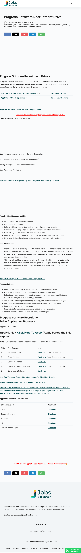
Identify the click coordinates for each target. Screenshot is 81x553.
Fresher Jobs (8, 25)
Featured (7, 26)
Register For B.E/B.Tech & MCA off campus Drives (20, 109)
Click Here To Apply (30, 332)
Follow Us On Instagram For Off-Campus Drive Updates (23, 382)
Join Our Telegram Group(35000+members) (19, 93)
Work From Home (35, 26)
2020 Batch (18, 25)
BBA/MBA (59, 25)
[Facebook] (7, 34)
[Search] (72, 4)
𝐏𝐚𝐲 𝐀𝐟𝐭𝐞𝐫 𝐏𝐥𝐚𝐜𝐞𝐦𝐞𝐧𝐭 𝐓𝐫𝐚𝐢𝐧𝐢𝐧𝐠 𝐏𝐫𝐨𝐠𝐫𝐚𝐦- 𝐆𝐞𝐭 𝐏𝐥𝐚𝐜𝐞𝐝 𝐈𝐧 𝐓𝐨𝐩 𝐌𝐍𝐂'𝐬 (40, 115)
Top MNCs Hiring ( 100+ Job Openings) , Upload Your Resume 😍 (40, 464)
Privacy (34, 548)
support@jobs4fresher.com (40, 531)
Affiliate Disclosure (58, 548)
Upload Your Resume (59, 98)
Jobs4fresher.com (11, 507)
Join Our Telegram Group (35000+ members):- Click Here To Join (27, 377)
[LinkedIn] (32, 34)
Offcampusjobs (22, 26)
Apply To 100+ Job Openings (13, 98)
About (8, 548)
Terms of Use (44, 548)
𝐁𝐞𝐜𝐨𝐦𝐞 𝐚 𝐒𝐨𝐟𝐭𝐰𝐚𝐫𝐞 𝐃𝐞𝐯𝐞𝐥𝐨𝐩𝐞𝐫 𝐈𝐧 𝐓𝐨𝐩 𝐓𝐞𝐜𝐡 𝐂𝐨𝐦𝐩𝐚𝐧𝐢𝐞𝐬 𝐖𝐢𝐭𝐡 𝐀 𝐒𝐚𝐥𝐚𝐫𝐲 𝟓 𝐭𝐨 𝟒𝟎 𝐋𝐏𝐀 (30, 180)
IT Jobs (13, 26)
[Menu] (76, 4)
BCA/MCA (66, 25)
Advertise (25, 548)
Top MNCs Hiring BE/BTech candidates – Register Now (22, 279)
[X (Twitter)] (15, 34)
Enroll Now (42, 353)
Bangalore (51, 25)
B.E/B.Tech (43, 25)
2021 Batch (26, 25)
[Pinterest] (24, 34)
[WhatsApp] (41, 34)
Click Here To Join (58, 93)
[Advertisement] (40, 56)
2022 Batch (35, 25)
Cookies (16, 548)
